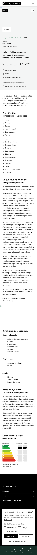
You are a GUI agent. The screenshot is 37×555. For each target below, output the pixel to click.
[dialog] (18, 527)
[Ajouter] (33, 10)
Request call (22, 551)
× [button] (32, 511)
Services (5, 491)
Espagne (5, 38)
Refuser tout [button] (26, 536)
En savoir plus (8, 519)
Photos (18, 319)
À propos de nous (9, 486)
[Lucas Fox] (11, 3)
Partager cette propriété (13, 77)
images (6, 29)
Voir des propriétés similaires (14, 83)
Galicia (11, 38)
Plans (7, 74)
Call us (6, 552)
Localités (5, 496)
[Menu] (33, 3)
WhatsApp (14, 552)
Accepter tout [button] (11, 536)
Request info (30, 551)
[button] (18, 542)
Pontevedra (18, 38)
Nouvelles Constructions (11, 501)
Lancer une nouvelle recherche (15, 86)
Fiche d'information (11, 70)
